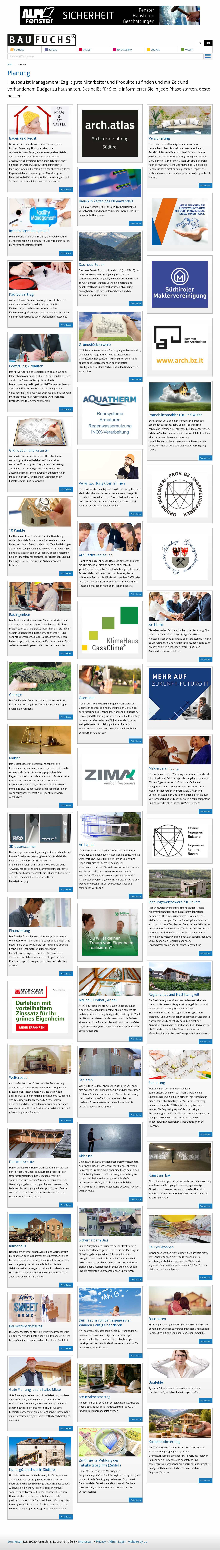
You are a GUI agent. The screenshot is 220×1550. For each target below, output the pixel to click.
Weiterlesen (66, 190)
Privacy (101, 1542)
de (208, 43)
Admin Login (117, 1542)
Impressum (85, 1542)
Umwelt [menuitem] (87, 49)
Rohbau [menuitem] (52, 49)
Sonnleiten (14, 1542)
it (200, 43)
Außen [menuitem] (189, 49)
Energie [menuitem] (155, 49)
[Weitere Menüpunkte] (208, 56)
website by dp (137, 1542)
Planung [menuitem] (19, 49)
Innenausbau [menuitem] (124, 49)
